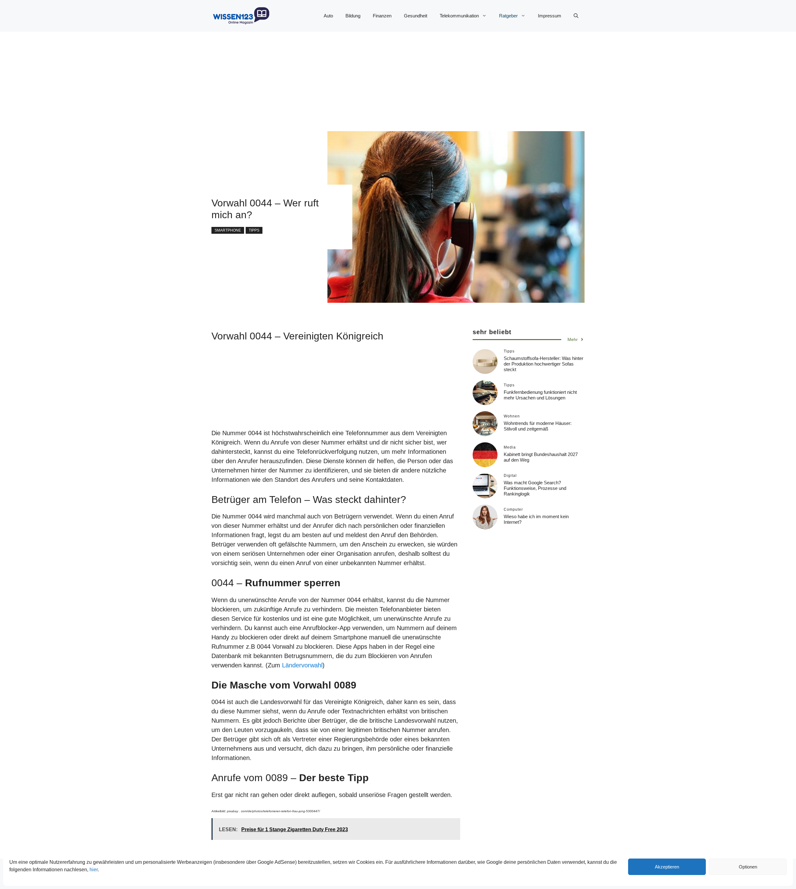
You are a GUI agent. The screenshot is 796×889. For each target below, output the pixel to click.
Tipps (254, 230)
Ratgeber (508, 15)
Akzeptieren (667, 866)
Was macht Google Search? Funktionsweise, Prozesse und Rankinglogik (535, 488)
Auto (328, 15)
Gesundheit (415, 15)
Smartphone (228, 230)
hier (94, 869)
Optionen (748, 866)
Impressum (549, 15)
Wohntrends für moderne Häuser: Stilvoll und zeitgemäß (538, 425)
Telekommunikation (459, 15)
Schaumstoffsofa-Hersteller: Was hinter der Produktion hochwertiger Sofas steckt (543, 363)
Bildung (352, 15)
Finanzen (382, 15)
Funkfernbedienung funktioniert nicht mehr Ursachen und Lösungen (540, 394)
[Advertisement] (385, 75)
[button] (576, 16)
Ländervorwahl (302, 665)
